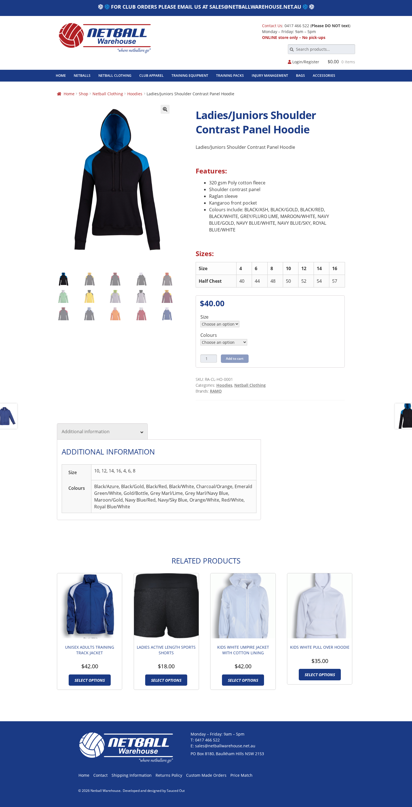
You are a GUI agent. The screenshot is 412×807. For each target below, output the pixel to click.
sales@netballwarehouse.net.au (255, 6)
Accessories (324, 75)
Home (61, 75)
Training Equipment (190, 75)
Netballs (82, 75)
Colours (208, 335)
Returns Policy (169, 775)
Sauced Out (176, 790)
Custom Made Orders (206, 775)
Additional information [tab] (86, 431)
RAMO (216, 391)
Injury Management (270, 75)
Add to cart (235, 358)
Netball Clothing (114, 75)
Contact (100, 775)
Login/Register (305, 62)
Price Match (241, 775)
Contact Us (272, 25)
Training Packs (230, 75)
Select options (90, 680)
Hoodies (134, 93)
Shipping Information (132, 775)
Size (204, 317)
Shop (83, 93)
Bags (300, 75)
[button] (165, 109)
